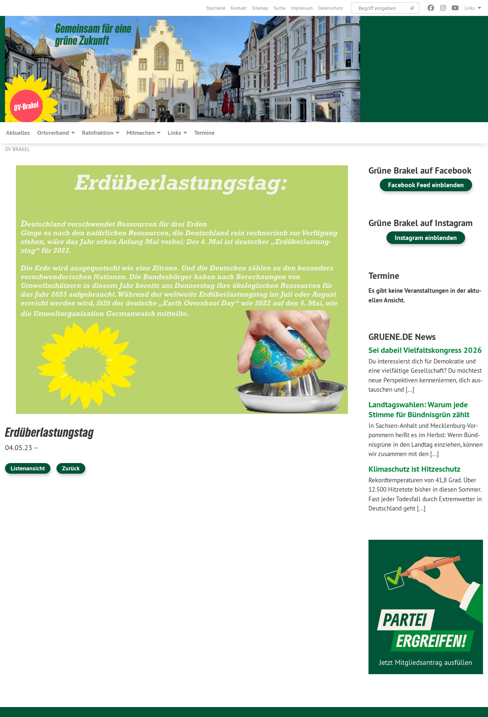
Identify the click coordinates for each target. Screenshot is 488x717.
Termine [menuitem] (204, 132)
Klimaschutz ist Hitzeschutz (414, 469)
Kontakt (239, 8)
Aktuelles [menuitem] (18, 132)
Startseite (215, 8)
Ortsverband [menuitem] (53, 132)
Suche (279, 8)
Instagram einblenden (426, 237)
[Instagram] (443, 8)
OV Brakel (17, 149)
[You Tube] (455, 8)
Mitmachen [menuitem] (140, 132)
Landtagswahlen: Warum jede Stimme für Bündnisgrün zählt (418, 409)
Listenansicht (28, 468)
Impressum (302, 8)
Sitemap (260, 8)
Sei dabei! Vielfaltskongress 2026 (425, 350)
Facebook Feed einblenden (426, 185)
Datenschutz (330, 8)
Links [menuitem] (469, 8)
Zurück (71, 468)
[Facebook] (431, 8)
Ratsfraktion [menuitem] (98, 132)
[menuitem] (215, 8)
